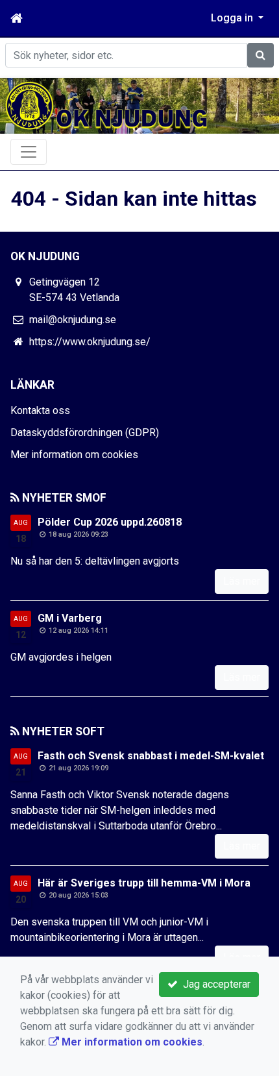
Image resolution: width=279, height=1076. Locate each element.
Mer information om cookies (74, 454)
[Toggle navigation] (28, 152)
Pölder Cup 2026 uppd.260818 (110, 522)
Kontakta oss (40, 410)
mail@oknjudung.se (72, 319)
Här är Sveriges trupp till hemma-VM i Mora (144, 883)
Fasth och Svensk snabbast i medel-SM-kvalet (151, 756)
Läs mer (241, 581)
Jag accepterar (214, 984)
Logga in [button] (233, 18)
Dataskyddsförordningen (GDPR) (84, 432)
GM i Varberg (70, 618)
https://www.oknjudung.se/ (90, 342)
